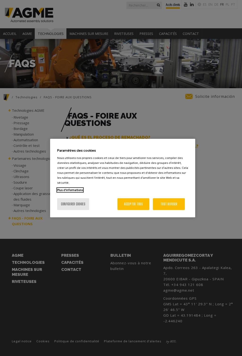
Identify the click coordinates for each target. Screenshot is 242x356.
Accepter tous (133, 204)
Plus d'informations (70, 190)
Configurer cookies (73, 204)
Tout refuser (168, 204)
